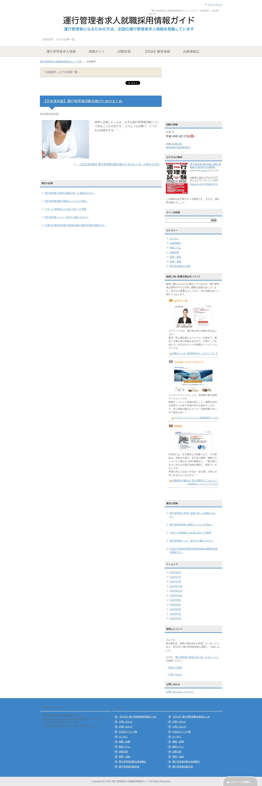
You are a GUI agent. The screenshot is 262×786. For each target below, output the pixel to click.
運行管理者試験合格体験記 (132, 761)
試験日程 (177, 144)
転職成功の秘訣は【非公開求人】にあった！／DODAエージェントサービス (195, 482)
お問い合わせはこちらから (180, 691)
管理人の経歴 (175, 667)
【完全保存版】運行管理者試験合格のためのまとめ (82, 101)
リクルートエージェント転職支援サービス (196, 417)
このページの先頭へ (240, 782)
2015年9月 (175, 600)
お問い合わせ (175, 674)
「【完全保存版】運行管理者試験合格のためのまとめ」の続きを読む (118, 164)
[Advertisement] (194, 92)
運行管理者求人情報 (61, 51)
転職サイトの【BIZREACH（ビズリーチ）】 (195, 353)
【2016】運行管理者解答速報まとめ (137, 716)
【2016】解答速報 (157, 51)
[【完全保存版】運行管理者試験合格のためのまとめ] (65, 156)
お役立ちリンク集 (128, 731)
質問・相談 (175, 257)
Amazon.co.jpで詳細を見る (204, 184)
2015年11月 (176, 591)
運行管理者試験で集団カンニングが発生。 (67, 201)
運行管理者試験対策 (129, 766)
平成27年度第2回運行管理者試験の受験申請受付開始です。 (75, 225)
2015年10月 (176, 595)
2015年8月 (175, 604)
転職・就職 (175, 261)
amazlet (204, 170)
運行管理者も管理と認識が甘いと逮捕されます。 (70, 193)
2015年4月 (175, 618)
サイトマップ (215, 4)
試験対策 (124, 51)
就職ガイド (97, 51)
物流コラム (175, 247)
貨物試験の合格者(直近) (178, 147)
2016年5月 (175, 581)
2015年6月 (175, 609)
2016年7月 (175, 577)
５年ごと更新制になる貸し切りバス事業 (65, 209)
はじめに (174, 238)
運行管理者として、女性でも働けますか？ (67, 217)
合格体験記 (191, 51)
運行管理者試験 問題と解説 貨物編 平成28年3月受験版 (205, 165)
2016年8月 (175, 572)
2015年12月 (176, 586)
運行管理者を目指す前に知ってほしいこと (197, 657)
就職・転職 (124, 741)
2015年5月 (175, 614)
